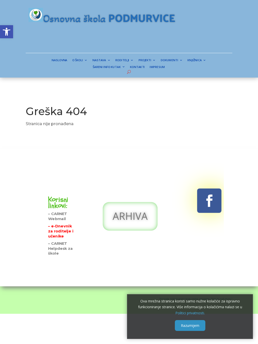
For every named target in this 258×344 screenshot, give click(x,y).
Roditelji (123, 60)
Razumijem (190, 325)
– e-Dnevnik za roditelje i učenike (60, 231)
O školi (77, 60)
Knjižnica (195, 60)
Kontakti (137, 67)
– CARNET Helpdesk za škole (60, 248)
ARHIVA (130, 215)
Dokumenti (169, 60)
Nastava (99, 60)
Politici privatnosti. (190, 313)
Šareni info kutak (107, 67)
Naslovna (59, 60)
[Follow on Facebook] (209, 201)
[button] (6, 31)
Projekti (145, 60)
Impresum (157, 67)
